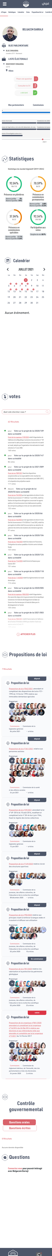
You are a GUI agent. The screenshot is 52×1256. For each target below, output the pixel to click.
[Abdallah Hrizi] (18, 712)
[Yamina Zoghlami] (25, 767)
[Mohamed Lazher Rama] (14, 712)
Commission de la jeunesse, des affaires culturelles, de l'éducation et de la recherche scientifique (24, 892)
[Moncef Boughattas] (36, 712)
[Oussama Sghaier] (20, 930)
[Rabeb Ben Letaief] (11, 718)
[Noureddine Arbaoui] (14, 1058)
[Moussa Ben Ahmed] (40, 712)
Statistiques (12, 12)
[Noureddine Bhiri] (16, 706)
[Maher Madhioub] (31, 706)
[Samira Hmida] (14, 718)
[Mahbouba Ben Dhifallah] (31, 761)
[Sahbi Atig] (16, 761)
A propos (3, 12)
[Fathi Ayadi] (11, 767)
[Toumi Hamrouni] (21, 718)
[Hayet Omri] (38, 706)
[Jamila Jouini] (22, 767)
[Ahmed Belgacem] (25, 712)
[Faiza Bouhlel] (11, 712)
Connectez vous (15, 1168)
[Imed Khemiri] (23, 706)
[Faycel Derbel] (14, 773)
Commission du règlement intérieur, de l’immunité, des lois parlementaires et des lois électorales (24, 1068)
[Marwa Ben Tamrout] (33, 773)
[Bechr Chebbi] (31, 876)
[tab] (26, 280)
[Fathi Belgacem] (33, 712)
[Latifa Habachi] (27, 706)
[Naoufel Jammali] (34, 706)
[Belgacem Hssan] (41, 706)
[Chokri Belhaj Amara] (41, 983)
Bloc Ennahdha (12, 50)
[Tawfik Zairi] (18, 882)
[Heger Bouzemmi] (38, 761)
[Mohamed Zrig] (27, 761)
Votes (28, 12)
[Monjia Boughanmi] (10, 780)
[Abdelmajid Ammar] (22, 712)
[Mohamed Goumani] (36, 773)
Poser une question (24, 79)
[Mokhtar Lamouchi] (14, 882)
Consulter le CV (24, 86)
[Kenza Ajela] (11, 936)
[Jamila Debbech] (16, 876)
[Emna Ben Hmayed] (23, 761)
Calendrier (21, 12)
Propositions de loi (37, 12)
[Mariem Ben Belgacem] (29, 773)
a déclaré (24, 93)
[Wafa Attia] (29, 767)
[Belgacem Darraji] (29, 712)
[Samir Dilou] (27, 1045)
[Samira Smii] (18, 718)
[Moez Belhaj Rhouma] (38, 827)
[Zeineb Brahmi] (20, 706)
